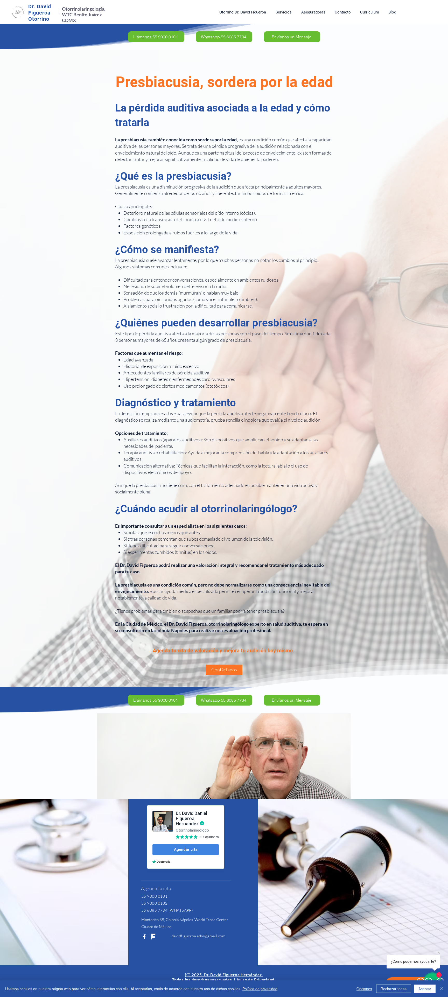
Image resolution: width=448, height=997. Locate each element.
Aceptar (424, 988)
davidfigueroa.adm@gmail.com (198, 935)
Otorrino (38, 19)
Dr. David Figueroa (39, 9)
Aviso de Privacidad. (256, 979)
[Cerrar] (442, 989)
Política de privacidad (259, 988)
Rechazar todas (394, 988)
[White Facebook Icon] (144, 936)
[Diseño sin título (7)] (153, 936)
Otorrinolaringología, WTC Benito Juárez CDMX (83, 14)
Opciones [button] (364, 988)
